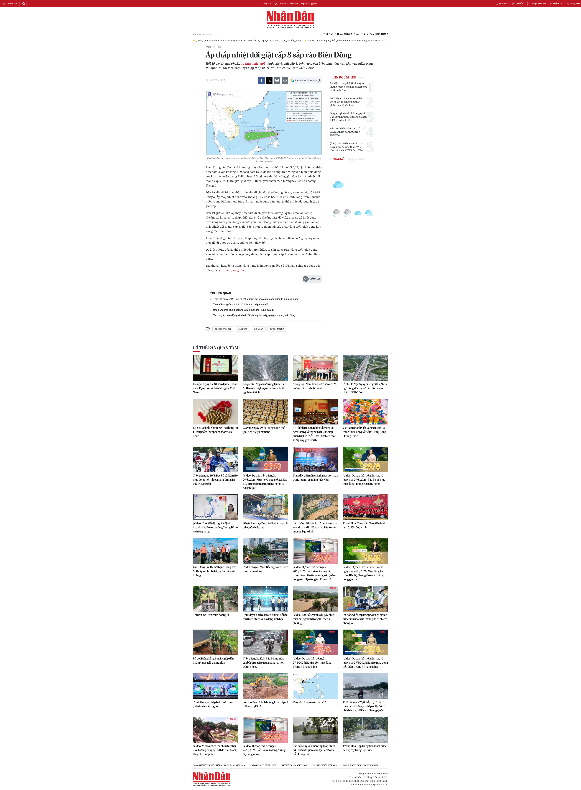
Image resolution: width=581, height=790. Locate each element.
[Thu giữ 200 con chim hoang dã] (215, 599)
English (267, 3)
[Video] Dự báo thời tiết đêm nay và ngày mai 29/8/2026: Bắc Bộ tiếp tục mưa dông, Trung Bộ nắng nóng (364, 479)
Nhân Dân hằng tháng (375, 34)
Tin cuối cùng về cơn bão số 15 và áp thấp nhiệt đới (241, 304)
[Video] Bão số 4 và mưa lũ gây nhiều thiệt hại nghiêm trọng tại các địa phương (314, 619)
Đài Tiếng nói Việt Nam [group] (325, 765)
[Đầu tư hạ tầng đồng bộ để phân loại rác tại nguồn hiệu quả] (265, 507)
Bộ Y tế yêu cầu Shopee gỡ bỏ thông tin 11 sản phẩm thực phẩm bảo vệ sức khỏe (346, 102)
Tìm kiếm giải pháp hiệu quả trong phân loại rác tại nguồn (213, 704)
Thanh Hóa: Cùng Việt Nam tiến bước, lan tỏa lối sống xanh (364, 525)
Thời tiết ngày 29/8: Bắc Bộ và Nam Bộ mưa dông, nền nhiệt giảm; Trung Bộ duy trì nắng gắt (215, 479)
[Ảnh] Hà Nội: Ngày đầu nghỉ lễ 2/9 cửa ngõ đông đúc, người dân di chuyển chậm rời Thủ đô (365, 388)
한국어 (314, 3)
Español (305, 3)
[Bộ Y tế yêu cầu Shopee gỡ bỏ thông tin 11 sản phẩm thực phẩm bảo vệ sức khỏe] (215, 411)
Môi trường (214, 47)
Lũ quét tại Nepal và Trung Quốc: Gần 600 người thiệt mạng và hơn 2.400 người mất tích (348, 117)
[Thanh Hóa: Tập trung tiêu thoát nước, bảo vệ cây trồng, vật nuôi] (365, 730)
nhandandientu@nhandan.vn (373, 784)
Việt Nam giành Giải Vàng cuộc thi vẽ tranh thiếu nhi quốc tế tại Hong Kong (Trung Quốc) (364, 432)
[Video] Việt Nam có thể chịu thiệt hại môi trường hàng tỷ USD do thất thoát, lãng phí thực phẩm (215, 750)
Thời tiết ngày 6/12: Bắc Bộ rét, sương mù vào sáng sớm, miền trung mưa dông (256, 299)
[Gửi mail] (277, 80)
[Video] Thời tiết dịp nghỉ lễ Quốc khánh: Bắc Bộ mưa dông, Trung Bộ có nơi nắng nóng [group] (244, 40)
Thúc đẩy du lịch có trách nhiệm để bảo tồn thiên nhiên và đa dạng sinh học (265, 617)
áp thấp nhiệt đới (223, 329)
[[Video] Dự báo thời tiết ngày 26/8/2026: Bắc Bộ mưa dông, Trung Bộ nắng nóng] (265, 730)
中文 (275, 3)
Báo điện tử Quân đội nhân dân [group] (360, 765)
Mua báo (503, 3)
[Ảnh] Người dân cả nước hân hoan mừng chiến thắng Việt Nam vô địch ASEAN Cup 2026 (346, 147)
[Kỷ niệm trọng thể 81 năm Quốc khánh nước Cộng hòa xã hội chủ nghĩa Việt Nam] (215, 368)
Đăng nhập (575, 3)
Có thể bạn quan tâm (215, 347)
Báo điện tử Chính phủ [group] (263, 765)
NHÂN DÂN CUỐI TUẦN (348, 34)
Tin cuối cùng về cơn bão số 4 (310, 702)
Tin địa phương (538, 3)
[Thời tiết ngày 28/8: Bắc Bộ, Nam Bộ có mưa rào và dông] (265, 551)
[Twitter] (269, 80)
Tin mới (519, 3)
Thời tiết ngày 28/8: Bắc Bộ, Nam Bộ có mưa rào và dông (265, 569)
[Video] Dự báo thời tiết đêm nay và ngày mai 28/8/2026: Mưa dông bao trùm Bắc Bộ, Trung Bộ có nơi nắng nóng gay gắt (363, 573)
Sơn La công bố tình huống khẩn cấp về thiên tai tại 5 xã (265, 704)
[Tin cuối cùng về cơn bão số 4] (315, 686)
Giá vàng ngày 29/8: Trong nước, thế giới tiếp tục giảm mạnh (264, 430)
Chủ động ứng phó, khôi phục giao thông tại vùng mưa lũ (243, 309)
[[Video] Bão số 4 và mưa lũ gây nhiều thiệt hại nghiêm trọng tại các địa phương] (315, 599)
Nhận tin (557, 3)
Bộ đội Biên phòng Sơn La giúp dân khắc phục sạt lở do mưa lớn (213, 660)
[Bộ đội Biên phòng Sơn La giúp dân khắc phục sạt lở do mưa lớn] (215, 642)
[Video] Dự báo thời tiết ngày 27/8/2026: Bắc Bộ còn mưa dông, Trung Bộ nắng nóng (312, 662)
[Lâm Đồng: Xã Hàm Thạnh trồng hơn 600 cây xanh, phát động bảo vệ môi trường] (215, 551)
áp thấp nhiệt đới (253, 63)
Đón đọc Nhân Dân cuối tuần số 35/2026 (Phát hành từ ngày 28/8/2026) (347, 132)
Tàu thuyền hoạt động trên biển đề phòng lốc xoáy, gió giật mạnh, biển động (254, 315)
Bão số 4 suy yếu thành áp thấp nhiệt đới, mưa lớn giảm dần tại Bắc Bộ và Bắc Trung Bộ (314, 750)
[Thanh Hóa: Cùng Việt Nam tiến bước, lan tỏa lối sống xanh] (365, 507)
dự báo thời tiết (277, 329)
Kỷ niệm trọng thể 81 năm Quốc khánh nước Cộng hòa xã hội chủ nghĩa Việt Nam (348, 86)
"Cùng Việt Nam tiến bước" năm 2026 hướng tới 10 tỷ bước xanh (314, 386)
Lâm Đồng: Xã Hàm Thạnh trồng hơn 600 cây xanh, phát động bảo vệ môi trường (214, 571)
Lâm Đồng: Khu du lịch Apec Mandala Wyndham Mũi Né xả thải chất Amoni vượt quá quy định (315, 527)
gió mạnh (258, 329)
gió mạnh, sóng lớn (231, 270)
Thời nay (328, 34)
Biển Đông (242, 329)
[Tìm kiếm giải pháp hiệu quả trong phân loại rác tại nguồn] (215, 686)
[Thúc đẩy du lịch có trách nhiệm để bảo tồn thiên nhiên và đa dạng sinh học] (265, 599)
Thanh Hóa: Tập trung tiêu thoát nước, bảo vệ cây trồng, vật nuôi (365, 748)
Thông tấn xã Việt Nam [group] (294, 765)
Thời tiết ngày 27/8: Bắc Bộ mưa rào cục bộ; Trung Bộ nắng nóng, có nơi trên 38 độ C (263, 662)
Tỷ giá (352, 159)
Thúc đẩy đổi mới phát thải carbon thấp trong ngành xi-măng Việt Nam (315, 477)
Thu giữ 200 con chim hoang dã (211, 615)
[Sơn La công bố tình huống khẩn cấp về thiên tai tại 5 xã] (265, 686)
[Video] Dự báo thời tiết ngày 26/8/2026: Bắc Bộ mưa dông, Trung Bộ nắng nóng (264, 750)
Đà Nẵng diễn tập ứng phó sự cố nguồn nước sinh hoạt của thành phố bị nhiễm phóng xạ (365, 619)
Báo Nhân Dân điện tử (290, 20)
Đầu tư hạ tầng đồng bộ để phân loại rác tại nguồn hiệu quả (265, 525)
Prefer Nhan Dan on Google (308, 80)
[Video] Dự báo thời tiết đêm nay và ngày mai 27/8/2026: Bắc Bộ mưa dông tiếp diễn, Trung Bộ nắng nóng (365, 662)
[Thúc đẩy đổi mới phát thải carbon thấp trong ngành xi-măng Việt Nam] (315, 459)
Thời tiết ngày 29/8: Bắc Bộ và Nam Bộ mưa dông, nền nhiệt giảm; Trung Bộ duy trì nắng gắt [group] (341, 40)
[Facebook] (261, 80)
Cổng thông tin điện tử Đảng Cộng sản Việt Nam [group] (219, 765)
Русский (294, 3)
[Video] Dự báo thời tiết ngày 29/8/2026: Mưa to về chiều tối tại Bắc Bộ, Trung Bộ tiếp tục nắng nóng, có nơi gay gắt (265, 482)
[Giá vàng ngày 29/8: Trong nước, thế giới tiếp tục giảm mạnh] (265, 411)
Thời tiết (339, 159)
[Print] (285, 80)
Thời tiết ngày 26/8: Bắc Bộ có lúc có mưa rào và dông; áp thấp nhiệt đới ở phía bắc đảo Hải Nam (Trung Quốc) (363, 706)
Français (284, 3)
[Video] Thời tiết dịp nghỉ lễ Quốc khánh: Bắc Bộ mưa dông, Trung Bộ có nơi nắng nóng (215, 527)
